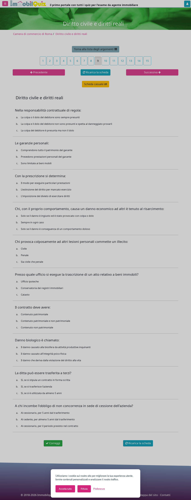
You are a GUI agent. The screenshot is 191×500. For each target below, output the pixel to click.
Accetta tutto (65, 488)
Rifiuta (84, 488)
